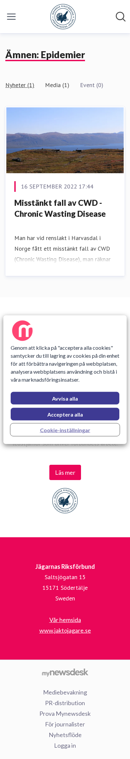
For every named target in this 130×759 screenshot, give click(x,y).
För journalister (65, 724)
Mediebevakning (65, 692)
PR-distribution (65, 702)
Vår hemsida (65, 619)
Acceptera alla (65, 414)
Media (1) (57, 85)
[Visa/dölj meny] (11, 16)
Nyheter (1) (19, 85)
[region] (65, 379)
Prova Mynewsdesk (65, 713)
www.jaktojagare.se (65, 630)
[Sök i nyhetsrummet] (120, 16)
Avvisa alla (65, 398)
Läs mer (65, 472)
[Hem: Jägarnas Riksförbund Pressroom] (63, 16)
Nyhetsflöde (65, 734)
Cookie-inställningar (65, 430)
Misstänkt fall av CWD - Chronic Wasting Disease (60, 208)
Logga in (65, 745)
